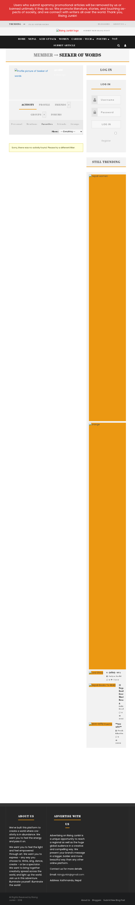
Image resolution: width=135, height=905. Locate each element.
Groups (38, 114)
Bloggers (104, 24)
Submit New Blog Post (96, 30)
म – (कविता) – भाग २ (113, 672)
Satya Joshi (115, 676)
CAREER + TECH (81, 38)
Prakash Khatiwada (121, 731)
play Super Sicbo (39, 21)
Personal (16, 124)
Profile (44, 104)
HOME (22, 38)
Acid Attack (47, 38)
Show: (55, 131)
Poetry (102, 38)
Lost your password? (106, 136)
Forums (56, 114)
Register (106, 140)
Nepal (32, 38)
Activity (28, 104)
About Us (118, 24)
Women (64, 38)
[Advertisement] (106, 776)
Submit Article (64, 45)
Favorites (47, 124)
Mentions (32, 124)
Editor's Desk (123, 707)
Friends (62, 104)
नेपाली (114, 38)
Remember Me (104, 133)
